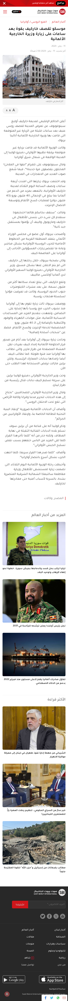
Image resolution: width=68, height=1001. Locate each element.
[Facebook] (45, 997)
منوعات (30, 944)
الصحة (30, 951)
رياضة (62, 958)
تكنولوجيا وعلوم (56, 951)
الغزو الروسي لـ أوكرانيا (33, 22)
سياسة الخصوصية (57, 989)
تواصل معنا (27, 965)
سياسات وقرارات (55, 944)
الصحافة (60, 937)
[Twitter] (52, 997)
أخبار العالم (58, 22)
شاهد (27, 958)
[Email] (64, 997)
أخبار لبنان (59, 930)
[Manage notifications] (6, 994)
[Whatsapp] (58, 997)
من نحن (61, 965)
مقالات (30, 937)
